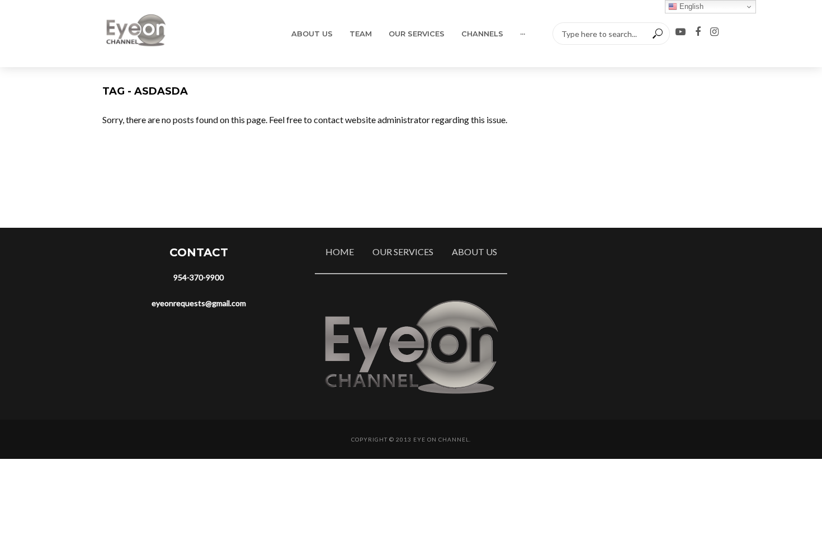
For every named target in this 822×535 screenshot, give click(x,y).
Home (339, 251)
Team (360, 33)
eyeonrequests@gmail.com (199, 303)
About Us (312, 33)
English (690, 6)
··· (522, 33)
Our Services (417, 33)
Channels (482, 33)
